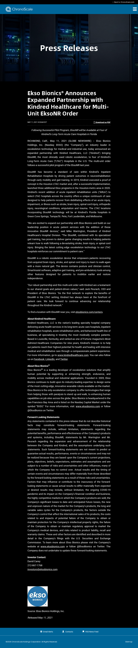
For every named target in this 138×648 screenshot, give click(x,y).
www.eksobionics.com (88, 406)
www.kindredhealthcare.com (73, 355)
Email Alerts (48, 632)
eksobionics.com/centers (89, 312)
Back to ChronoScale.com (123, 2)
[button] (134, 9)
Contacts (69, 632)
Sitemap (128, 642)
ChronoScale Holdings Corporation (26, 642)
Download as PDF (103, 122)
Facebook (39, 359)
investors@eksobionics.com (42, 569)
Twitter (64, 359)
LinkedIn (50, 359)
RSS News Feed (91, 632)
